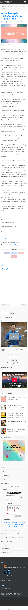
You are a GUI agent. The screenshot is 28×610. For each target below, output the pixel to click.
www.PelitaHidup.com (16, 526)
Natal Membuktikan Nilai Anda (16, 421)
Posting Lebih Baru (5, 304)
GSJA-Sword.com (6, 2)
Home (3, 6)
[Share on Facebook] (7, 252)
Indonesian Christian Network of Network (12, 537)
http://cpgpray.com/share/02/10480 (10, 238)
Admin (3, 22)
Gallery (3, 467)
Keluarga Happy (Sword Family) (11, 575)
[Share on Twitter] (14, 252)
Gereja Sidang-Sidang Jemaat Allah (10, 533)
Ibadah (2, 471)
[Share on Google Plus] (21, 252)
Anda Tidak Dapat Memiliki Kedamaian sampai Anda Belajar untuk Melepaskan (15, 415)
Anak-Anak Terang (5, 552)
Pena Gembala (5, 321)
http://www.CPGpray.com (14, 245)
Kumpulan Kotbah (5, 548)
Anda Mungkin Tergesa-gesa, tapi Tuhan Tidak (12, 16)
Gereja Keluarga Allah (6, 541)
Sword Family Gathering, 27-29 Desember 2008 (14, 567)
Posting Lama (23, 304)
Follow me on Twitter (6, 588)
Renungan (3, 479)
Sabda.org (3, 545)
